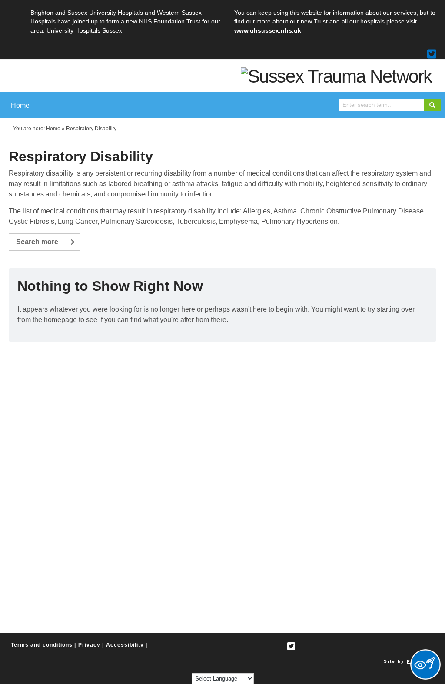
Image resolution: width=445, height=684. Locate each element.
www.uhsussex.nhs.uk (267, 30)
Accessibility (125, 645)
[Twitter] (431, 54)
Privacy (89, 645)
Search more (37, 242)
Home (53, 129)
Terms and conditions (42, 645)
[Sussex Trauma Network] (336, 76)
